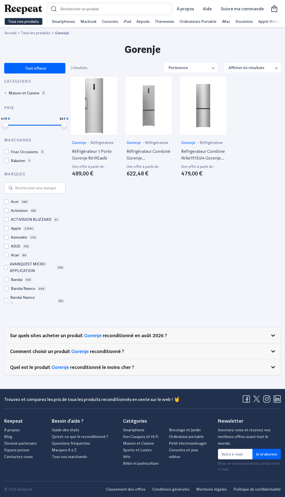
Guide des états (65, 430)
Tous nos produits (23, 21)
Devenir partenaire (20, 443)
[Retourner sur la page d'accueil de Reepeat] (23, 9)
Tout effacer (35, 68)
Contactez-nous (18, 456)
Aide (207, 8)
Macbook (88, 21)
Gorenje (79, 142)
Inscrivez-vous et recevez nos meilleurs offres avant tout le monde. (244, 436)
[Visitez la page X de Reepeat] (257, 400)
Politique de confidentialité (257, 489)
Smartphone (133, 430)
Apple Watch (269, 21)
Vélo (127, 456)
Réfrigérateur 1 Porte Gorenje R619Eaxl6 (92, 155)
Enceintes (244, 21)
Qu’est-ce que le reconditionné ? (80, 436)
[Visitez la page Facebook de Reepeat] (247, 400)
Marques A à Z (64, 450)
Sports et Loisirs (137, 450)
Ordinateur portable (186, 436)
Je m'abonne (266, 454)
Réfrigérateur (102, 142)
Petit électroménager (188, 443)
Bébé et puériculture (141, 463)
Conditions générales (171, 489)
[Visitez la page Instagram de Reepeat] (268, 400)
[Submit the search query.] (11, 188)
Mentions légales (211, 489)
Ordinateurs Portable (198, 21)
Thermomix (164, 21)
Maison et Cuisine (138, 443)
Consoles (110, 21)
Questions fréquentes (71, 443)
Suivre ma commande (242, 8)
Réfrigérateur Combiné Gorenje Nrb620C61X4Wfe (148, 155)
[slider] (5, 125)
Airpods (143, 21)
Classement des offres (126, 489)
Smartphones (63, 21)
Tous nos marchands (69, 456)
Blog (8, 436)
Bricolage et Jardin (185, 430)
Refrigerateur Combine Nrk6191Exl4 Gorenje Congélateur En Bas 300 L (203, 155)
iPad (127, 21)
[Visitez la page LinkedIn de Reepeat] (277, 400)
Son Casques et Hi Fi (140, 436)
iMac (226, 21)
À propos (185, 8)
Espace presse (17, 450)
